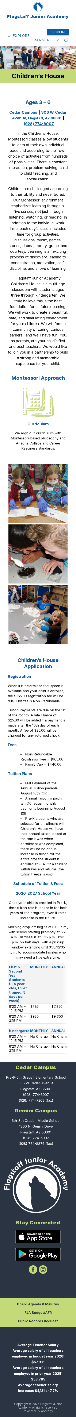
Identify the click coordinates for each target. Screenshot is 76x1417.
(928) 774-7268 (32, 1100)
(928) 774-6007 (36, 1095)
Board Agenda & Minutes (38, 1304)
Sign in (58, 32)
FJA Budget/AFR (38, 1312)
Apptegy (47, 1411)
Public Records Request (38, 1321)
